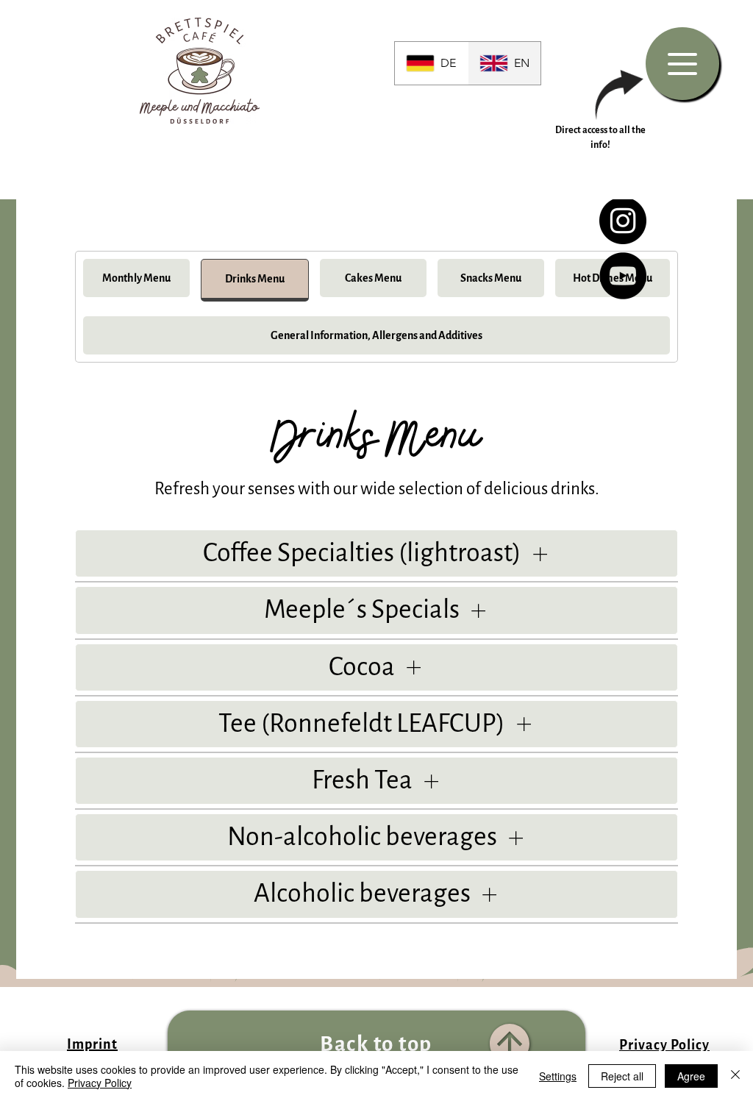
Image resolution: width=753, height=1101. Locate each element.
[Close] (735, 1076)
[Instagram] (622, 220)
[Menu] (682, 63)
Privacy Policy (100, 1082)
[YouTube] (622, 275)
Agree (691, 1076)
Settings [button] (558, 1076)
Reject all (622, 1076)
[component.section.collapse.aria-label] (540, 553)
